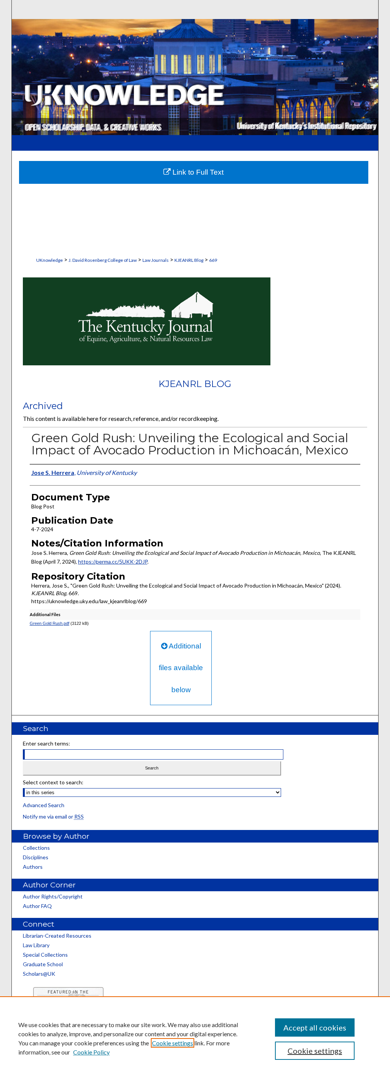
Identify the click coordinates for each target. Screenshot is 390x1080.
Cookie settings (172, 1043)
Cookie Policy (91, 1052)
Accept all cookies (314, 1027)
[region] (195, 1038)
